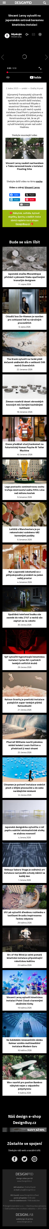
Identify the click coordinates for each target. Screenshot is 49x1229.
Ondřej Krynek (36, 88)
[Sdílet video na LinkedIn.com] (14, 198)
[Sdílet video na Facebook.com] (14, 193)
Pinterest (34, 1159)
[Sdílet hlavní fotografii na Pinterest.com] (30, 198)
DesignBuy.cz (23, 224)
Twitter (24, 1159)
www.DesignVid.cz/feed (29, 1195)
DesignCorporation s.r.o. (14, 1206)
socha (39, 181)
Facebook (14, 1159)
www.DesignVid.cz (24, 1181)
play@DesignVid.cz (27, 1189)
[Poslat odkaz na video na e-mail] (24, 203)
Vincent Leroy (32, 187)
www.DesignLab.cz (24, 1221)
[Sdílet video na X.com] (30, 193)
